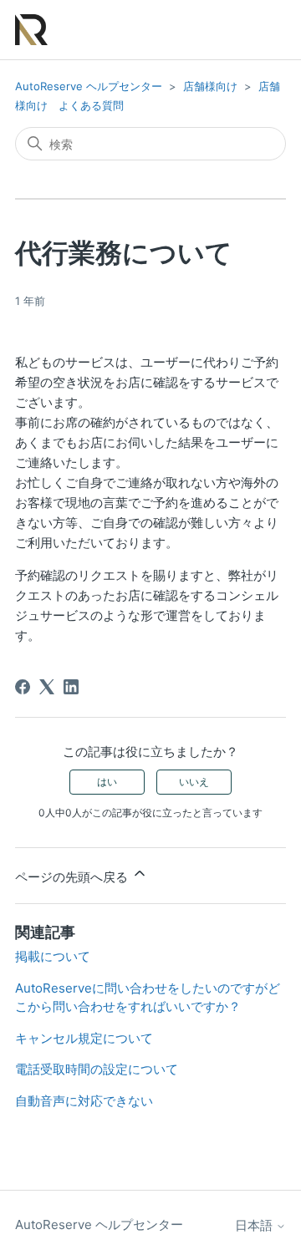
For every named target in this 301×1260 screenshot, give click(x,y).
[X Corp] (46, 686)
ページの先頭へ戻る (73, 877)
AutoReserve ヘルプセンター (88, 86)
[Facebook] (22, 686)
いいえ (194, 781)
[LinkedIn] (71, 686)
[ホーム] (31, 29)
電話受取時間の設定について (96, 1069)
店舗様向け (210, 86)
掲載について (52, 956)
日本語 (255, 1225)
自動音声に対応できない (84, 1101)
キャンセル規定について (84, 1038)
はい (107, 781)
